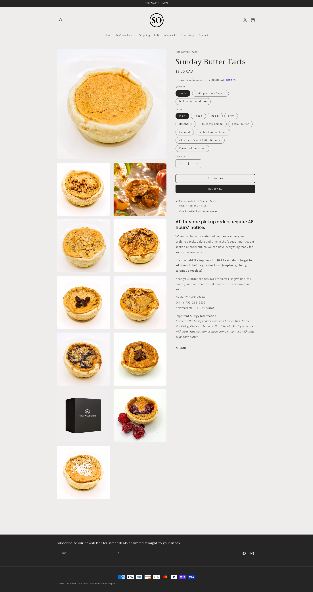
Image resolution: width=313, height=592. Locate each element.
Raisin (215, 115)
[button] (61, 20)
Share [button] (183, 347)
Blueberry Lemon (212, 124)
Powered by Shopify (105, 584)
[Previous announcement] (58, 3)
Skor (231, 115)
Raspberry (185, 124)
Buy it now (215, 188)
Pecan (198, 115)
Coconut (184, 132)
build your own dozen (193, 101)
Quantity (180, 156)
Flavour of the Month (192, 148)
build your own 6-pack (210, 93)
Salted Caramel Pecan (212, 132)
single (183, 93)
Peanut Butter (240, 124)
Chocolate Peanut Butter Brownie (200, 140)
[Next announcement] (255, 3)
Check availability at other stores (198, 211)
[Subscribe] (118, 553)
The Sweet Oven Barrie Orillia (80, 584)
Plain (182, 115)
